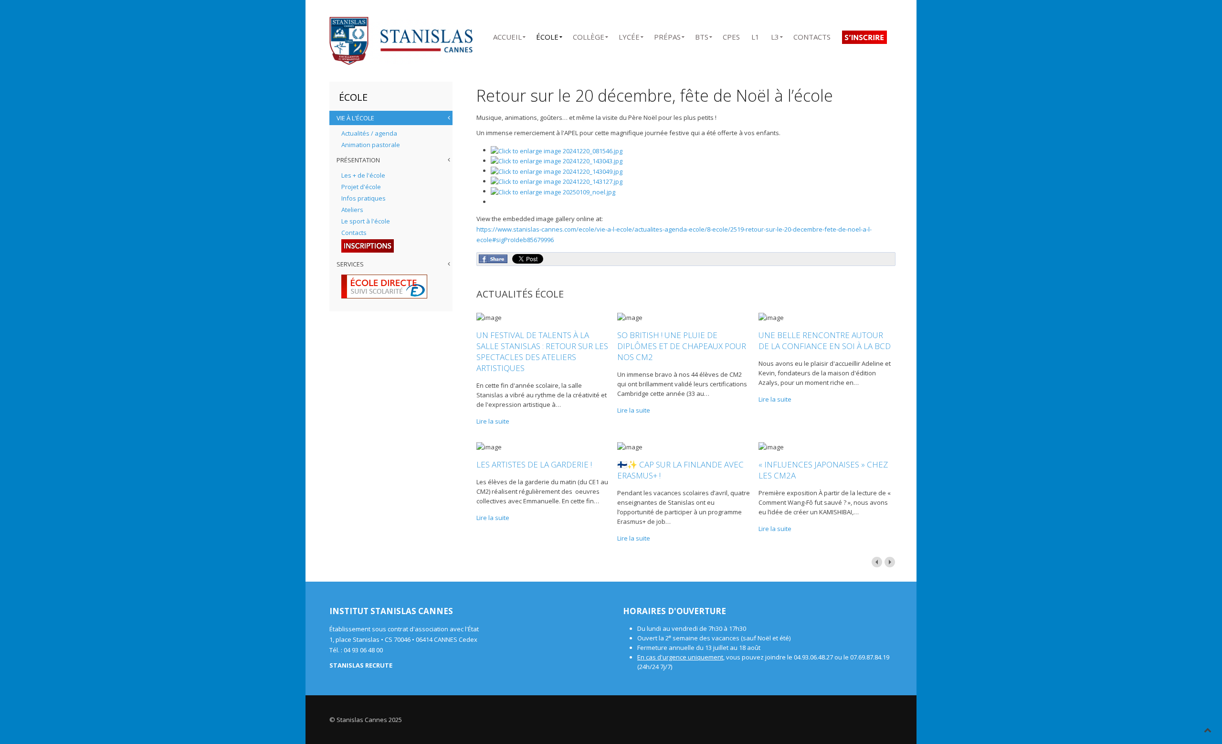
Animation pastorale (370, 144)
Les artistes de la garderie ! (534, 464)
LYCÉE (629, 35)
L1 (755, 35)
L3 (775, 35)
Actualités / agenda (369, 133)
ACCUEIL (507, 35)
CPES (731, 35)
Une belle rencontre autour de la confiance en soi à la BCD (824, 340)
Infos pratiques (363, 198)
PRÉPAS (667, 35)
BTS (701, 35)
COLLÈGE (588, 35)
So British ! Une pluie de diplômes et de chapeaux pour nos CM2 (681, 345)
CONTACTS (812, 35)
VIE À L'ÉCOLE (355, 118)
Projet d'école (361, 186)
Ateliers (352, 209)
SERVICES (350, 264)
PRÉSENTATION (358, 160)
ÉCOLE (547, 35)
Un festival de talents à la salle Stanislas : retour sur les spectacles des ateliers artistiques (542, 351)
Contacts (354, 232)
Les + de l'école (363, 175)
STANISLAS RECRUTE (360, 665)
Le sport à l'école (365, 221)
